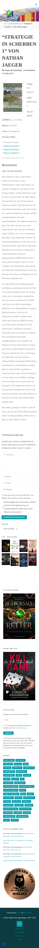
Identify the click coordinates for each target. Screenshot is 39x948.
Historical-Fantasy (10, 786)
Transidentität (9, 816)
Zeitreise (14, 820)
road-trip (29, 805)
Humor (22, 790)
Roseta (18, 913)
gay (21, 435)
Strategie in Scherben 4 (12, 153)
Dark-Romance (9, 775)
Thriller (26, 812)
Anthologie (20, 760)
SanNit (5, 860)
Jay (4, 840)
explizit (17, 435)
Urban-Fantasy (22, 816)
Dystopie (27, 775)
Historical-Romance (26, 786)
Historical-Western (10, 790)
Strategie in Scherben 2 (12, 146)
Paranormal (8, 805)
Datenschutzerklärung (19, 728)
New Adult (16, 801)
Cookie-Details (19, 932)
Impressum (19, 936)
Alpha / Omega (8, 760)
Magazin (18, 797)
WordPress (27, 913)
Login (19, 939)
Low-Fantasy (8, 797)
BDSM (25, 764)
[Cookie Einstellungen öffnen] (4, 945)
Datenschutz (19, 929)
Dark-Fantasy (21, 771)
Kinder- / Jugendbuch (11, 794)
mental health (29, 797)
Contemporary (9, 435)
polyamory (18, 805)
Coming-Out (17, 767)
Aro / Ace (18, 764)
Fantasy (15, 779)
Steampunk (7, 812)
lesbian (30, 794)
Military (7, 801)
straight (18, 812)
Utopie (6, 820)
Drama (19, 775)
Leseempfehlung (15, 24)
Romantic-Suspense (10, 809)
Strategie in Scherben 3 (12, 149)
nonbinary (26, 801)
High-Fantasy (20, 782)
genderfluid (8, 782)
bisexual (7, 767)
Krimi (23, 794)
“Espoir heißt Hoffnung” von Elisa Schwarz (22, 860)
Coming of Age (28, 767)
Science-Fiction (25, 809)
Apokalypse (8, 764)
